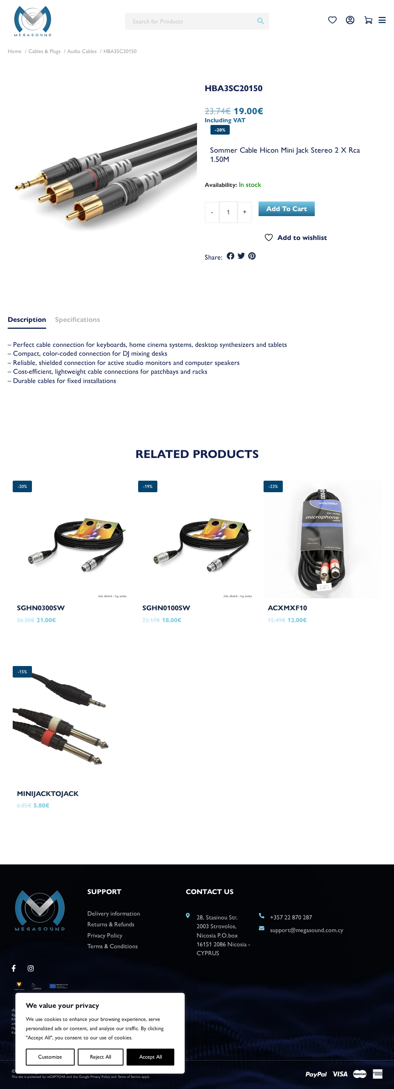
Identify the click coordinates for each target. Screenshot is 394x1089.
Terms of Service (129, 1076)
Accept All (150, 1057)
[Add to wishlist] (107, 624)
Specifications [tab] (77, 320)
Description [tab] (27, 320)
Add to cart (286, 209)
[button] (230, 256)
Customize (50, 1057)
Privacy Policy (100, 1076)
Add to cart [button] (50, 639)
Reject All (100, 1057)
